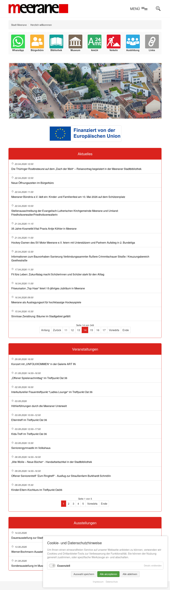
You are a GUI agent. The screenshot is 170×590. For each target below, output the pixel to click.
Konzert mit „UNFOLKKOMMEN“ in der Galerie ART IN (43, 364)
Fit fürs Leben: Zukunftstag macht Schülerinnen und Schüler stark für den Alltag (57, 274)
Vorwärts (114, 330)
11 (65, 330)
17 (104, 330)
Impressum (98, 581)
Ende (126, 330)
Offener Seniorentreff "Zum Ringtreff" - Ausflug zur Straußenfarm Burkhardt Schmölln (61, 476)
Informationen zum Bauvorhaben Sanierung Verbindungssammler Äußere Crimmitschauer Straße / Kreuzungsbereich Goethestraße (80, 258)
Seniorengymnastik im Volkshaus (30, 448)
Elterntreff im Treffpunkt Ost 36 (29, 420)
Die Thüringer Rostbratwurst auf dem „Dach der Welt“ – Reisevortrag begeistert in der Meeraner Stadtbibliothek (76, 169)
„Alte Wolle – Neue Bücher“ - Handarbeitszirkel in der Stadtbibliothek (51, 462)
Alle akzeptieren (108, 574)
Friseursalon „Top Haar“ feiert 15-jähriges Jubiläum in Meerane (48, 288)
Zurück (57, 330)
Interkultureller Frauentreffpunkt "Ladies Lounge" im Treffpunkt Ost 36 (51, 392)
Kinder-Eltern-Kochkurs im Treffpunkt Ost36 (36, 490)
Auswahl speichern (84, 574)
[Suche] (158, 8)
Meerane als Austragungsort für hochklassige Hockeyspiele (46, 302)
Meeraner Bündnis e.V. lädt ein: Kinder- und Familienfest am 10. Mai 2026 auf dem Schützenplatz (68, 197)
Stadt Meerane (19, 24)
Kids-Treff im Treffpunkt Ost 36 (29, 434)
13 (78, 330)
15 (91, 330)
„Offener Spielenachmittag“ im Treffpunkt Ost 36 (39, 378)
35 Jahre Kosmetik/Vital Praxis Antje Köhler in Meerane (44, 228)
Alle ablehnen (130, 574)
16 (97, 330)
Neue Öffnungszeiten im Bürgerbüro (32, 183)
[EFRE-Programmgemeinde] (85, 134)
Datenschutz (112, 581)
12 (72, 330)
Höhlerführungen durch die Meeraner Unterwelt (39, 406)
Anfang (45, 330)
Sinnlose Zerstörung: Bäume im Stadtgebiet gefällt (40, 316)
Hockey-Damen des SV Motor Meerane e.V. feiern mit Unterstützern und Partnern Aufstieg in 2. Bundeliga (73, 242)
